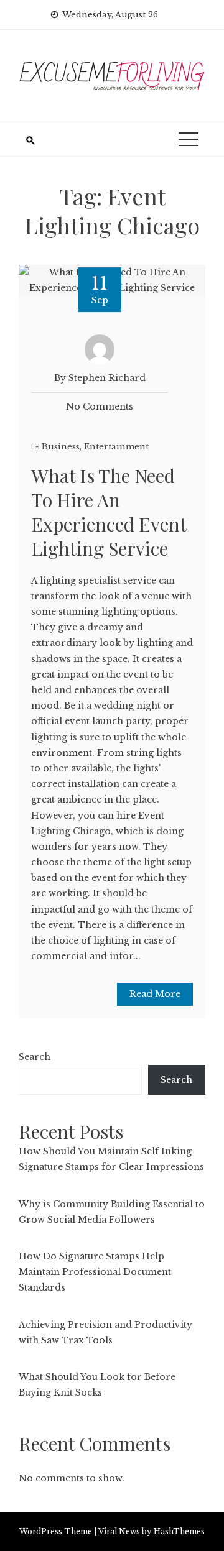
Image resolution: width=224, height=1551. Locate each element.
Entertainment (116, 446)
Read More (154, 994)
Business (61, 446)
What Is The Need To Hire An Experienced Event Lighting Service (108, 512)
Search (34, 1056)
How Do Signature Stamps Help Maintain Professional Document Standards (95, 1272)
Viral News (119, 1531)
